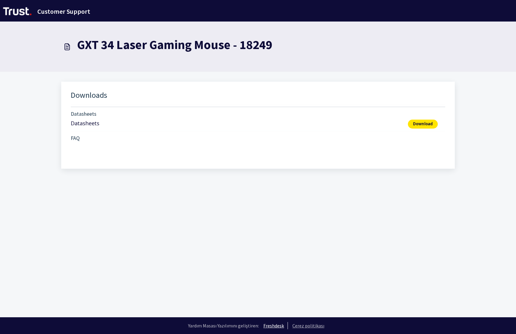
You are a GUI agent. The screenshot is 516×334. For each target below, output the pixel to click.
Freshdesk (273, 326)
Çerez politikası (308, 326)
